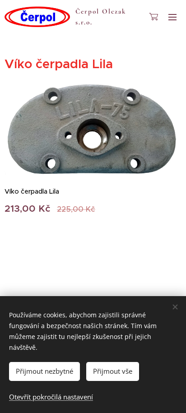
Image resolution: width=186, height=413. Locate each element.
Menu (172, 17)
